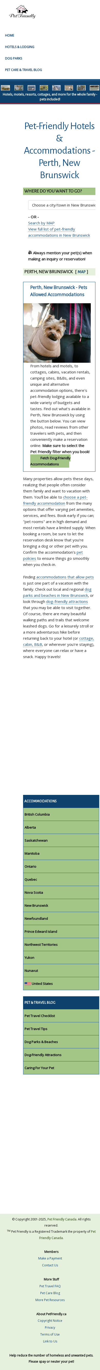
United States (42, 983)
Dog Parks (13, 58)
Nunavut (31, 970)
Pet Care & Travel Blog (23, 70)
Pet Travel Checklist (40, 1015)
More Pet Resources (50, 1300)
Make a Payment (50, 1258)
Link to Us (50, 1341)
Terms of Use (50, 1334)
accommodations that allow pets (65, 576)
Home (9, 35)
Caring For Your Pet (39, 1067)
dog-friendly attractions (67, 601)
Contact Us (50, 1265)
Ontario (30, 866)
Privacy (50, 1327)
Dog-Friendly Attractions (43, 1054)
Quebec (31, 879)
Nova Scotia (34, 892)
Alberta (30, 827)
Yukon (29, 957)
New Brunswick (36, 905)
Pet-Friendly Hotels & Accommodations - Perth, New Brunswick (59, 150)
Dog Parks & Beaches (41, 1041)
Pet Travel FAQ (50, 1286)
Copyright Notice (50, 1320)
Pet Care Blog (50, 1293)
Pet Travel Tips (36, 1028)
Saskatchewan (36, 840)
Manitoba (32, 853)
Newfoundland (36, 918)
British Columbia (37, 814)
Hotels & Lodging (19, 47)
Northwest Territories (41, 944)
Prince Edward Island (41, 931)
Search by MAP (41, 222)
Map (82, 272)
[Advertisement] (50, 732)
